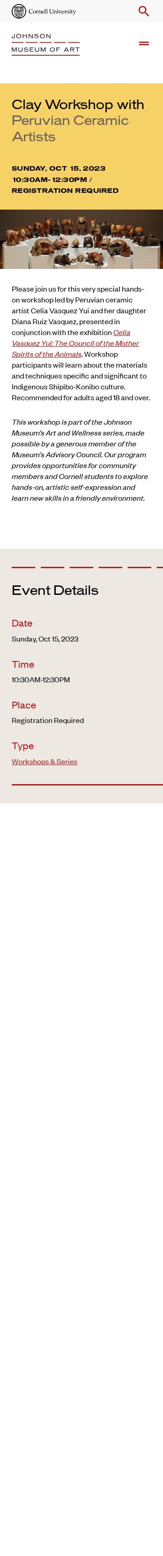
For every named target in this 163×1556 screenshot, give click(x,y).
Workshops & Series (44, 761)
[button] (142, 11)
